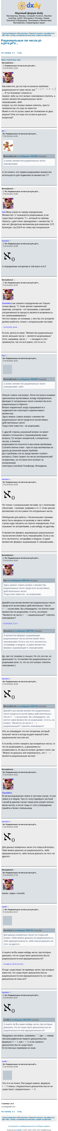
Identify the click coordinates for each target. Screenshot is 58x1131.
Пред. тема (5, 60)
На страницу (6, 53)
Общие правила (44, 1126)
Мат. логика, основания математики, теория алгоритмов (28, 1119)
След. (19, 53)
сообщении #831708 (23, 631)
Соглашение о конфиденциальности (22, 1126)
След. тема (16, 60)
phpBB (18, 1130)
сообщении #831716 (28, 706)
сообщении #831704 (19, 581)
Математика (22, 1118)
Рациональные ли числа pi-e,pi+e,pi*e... (21, 42)
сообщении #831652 (28, 156)
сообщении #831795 (20, 1020)
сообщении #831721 (23, 930)
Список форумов (9, 1118)
